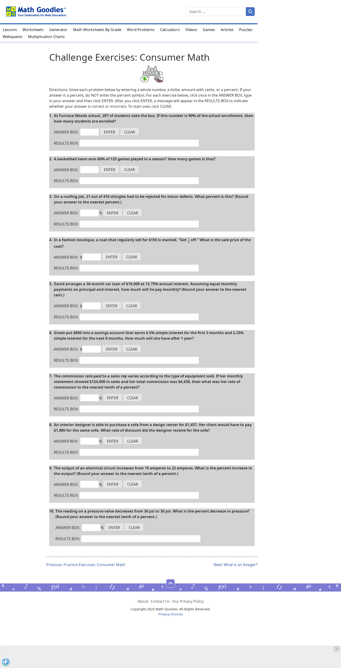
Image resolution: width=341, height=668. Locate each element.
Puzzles (245, 29)
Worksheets (33, 29)
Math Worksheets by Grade (97, 29)
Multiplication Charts (46, 36)
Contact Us (160, 601)
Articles (227, 29)
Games (209, 29)
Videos (191, 29)
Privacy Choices (170, 614)
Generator (58, 29)
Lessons (10, 29)
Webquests (13, 36)
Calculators (170, 29)
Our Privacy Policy (188, 601)
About (143, 601)
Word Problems (140, 29)
